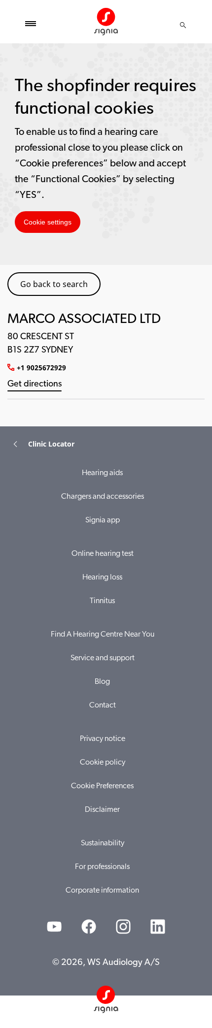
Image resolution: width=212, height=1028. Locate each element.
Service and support (103, 658)
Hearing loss (102, 577)
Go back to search (54, 284)
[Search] (183, 25)
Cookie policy (102, 763)
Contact (102, 705)
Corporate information (102, 891)
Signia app (102, 520)
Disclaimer (102, 810)
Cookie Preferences (102, 786)
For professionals (102, 867)
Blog (102, 682)
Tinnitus (102, 601)
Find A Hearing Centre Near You (102, 635)
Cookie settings (47, 222)
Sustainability (102, 843)
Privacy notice (102, 739)
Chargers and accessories (102, 497)
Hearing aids (102, 473)
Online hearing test (102, 554)
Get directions (34, 384)
